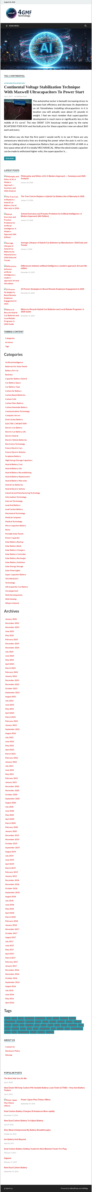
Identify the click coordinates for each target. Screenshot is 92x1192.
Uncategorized (11, 591)
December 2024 (12, 643)
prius (29, 1028)
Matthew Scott (22, 96)
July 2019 (9, 856)
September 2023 (12, 692)
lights (57, 1025)
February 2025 (11, 639)
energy (15, 1025)
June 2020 (9, 811)
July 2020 (9, 807)
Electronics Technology (15, 444)
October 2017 (11, 933)
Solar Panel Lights (12, 570)
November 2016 (12, 974)
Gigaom (7, 1158)
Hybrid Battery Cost (14, 464)
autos (49, 1018)
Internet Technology (14, 501)
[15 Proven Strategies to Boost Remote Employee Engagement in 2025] (11, 289)
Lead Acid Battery (12, 505)
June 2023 (9, 705)
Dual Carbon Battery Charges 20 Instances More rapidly (29, 1111)
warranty (50, 1032)
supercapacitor (77, 1028)
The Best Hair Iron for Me (15, 1078)
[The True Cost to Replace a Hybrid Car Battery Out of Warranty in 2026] (11, 197)
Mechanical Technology (15, 513)
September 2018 (12, 892)
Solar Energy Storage (14, 566)
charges (69, 1022)
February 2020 (11, 827)
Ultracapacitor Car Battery (14, 83)
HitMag (85, 1188)
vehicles (41, 1032)
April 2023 (9, 713)
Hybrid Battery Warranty (16, 480)
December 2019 (12, 835)
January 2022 (11, 762)
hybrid (50, 1025)
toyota (7, 1032)
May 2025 (9, 635)
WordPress (74, 1188)
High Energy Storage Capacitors (18, 460)
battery (72, 1018)
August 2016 (10, 986)
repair (36, 1028)
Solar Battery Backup (14, 542)
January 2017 (11, 966)
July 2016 (9, 990)
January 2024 (11, 676)
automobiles (40, 1018)
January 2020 (11, 831)
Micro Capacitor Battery (15, 525)
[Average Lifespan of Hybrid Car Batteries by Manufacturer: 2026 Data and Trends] (11, 243)
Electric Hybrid (11, 436)
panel (81, 1025)
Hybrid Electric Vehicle (15, 489)
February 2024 (11, 672)
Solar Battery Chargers (15, 550)
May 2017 (9, 949)
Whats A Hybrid (12, 603)
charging (77, 1022)
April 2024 (9, 664)
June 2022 (9, 741)
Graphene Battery (13, 456)
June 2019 (9, 860)
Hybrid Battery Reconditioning (18, 472)
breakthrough (10, 1022)
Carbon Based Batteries (15, 395)
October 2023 (11, 688)
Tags (7, 346)
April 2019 (9, 864)
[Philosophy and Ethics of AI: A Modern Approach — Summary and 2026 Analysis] (11, 176)
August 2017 (10, 937)
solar (53, 1028)
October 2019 (11, 843)
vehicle (33, 1032)
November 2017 (12, 929)
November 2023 (12, 684)
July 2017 (9, 941)
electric (8, 1025)
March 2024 (10, 668)
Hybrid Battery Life (13, 468)
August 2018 (10, 896)
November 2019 (12, 839)
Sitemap (8, 1055)
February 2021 (11, 778)
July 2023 (9, 700)
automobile (29, 1018)
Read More (9, 158)
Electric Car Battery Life (15, 431)
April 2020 (9, 819)
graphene (29, 1025)
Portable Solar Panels (14, 534)
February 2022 (11, 758)
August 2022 (10, 733)
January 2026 (11, 619)
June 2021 (9, 770)
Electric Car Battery (13, 427)
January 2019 (11, 876)
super (67, 1028)
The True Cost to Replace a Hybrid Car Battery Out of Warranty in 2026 (52, 196)
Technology (10, 582)
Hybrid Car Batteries (14, 485)
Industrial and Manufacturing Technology (22, 493)
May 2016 (9, 998)
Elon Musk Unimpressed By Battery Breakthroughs (27, 1130)
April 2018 (9, 913)
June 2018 (9, 904)
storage (60, 1028)
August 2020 (10, 802)
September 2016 (12, 982)
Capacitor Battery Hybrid (16, 378)
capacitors (29, 1022)
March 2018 (10, 917)
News (7, 529)
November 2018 (12, 884)
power (23, 1028)
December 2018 (12, 880)
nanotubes (72, 1025)
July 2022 (9, 737)
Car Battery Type (12, 387)
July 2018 (9, 900)
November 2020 (12, 790)
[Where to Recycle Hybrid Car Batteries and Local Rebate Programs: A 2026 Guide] (11, 309)
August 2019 (10, 851)
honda (43, 1025)
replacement (44, 1028)
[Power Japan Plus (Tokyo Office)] (11, 1100)
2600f (7, 1018)
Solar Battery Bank (13, 546)
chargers (61, 1022)
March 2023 (10, 717)
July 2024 (9, 651)
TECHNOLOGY (11, 578)
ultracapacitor (23, 1032)
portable (15, 1028)
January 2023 (11, 725)
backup (55, 1018)
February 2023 (11, 721)
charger (52, 1022)
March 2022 (10, 754)
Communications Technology (17, 411)
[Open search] (85, 26)
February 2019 (11, 872)
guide (37, 1025)
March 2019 (10, 868)
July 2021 (9, 766)
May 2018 (9, 909)
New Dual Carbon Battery (15, 1168)
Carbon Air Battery (13, 391)
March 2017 (10, 958)
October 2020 (11, 794)
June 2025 (9, 631)
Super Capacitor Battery (15, 574)
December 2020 (12, 786)
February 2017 (11, 962)
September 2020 (12, 798)
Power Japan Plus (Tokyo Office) (35, 1100)
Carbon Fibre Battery (14, 403)
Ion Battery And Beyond (15, 1139)
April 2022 (9, 749)
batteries (64, 1018)
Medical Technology (13, 521)
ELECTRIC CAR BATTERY (16, 423)
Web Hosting (10, 599)
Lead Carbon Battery (14, 509)
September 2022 (12, 729)
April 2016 (9, 1002)
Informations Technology (15, 497)
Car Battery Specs (13, 383)
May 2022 (9, 745)
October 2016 (11, 978)
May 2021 (9, 774)
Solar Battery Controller (15, 554)
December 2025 (12, 623)
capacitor (20, 1022)
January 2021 (11, 782)
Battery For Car (12, 370)
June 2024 (9, 656)
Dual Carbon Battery (14, 419)
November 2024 (12, 647)
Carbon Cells (10, 399)
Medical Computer (13, 517)
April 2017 (9, 953)
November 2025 (12, 627)
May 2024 (9, 660)
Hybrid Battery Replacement (17, 476)
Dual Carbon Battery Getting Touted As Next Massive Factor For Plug (35, 1149)
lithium (64, 1025)
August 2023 (10, 696)
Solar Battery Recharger (15, 558)
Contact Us (10, 1047)
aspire (21, 1018)
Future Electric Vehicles (15, 452)
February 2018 (11, 921)
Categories (10, 338)
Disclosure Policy (12, 1051)
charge (45, 1022)
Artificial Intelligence (14, 362)
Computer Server (12, 415)
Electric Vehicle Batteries (16, 440)
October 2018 (11, 888)
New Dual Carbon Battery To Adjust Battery (23, 1121)
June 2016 (9, 994)
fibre (22, 1025)
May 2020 (9, 815)
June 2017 (9, 945)
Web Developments (13, 595)
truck (14, 1032)
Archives (9, 342)
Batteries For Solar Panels (16, 366)
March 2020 (10, 823)
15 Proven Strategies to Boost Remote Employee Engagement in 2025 (52, 289)
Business (9, 374)
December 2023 (12, 680)
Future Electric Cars (13, 448)
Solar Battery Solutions (15, 562)
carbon (38, 1022)
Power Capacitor (12, 538)
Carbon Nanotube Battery (16, 407)
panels (7, 1028)
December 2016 (12, 970)
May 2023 (9, 709)
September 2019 (12, 847)
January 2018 (11, 925)
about (14, 1018)
